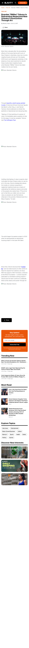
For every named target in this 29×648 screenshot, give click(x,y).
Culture (20, 431)
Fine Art (8, 7)
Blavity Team (6, 23)
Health (18, 434)
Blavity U (4, 434)
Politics (4, 437)
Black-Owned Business (8, 431)
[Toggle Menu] (3, 3)
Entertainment (14, 428)
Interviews (5, 428)
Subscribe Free (14, 344)
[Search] (15, 2)
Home (2, 7)
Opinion (11, 437)
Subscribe (22, 3)
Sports (12, 434)
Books (24, 434)
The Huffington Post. (10, 120)
